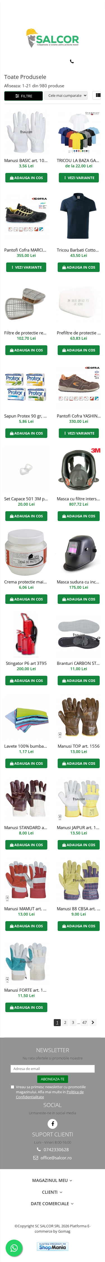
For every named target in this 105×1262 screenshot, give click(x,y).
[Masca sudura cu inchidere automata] (78, 552)
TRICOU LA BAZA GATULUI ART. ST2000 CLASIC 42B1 (79, 160)
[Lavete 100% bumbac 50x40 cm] (26, 717)
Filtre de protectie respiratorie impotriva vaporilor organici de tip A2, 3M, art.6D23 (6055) (27, 333)
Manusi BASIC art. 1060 (26, 160)
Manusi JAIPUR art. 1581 (79, 827)
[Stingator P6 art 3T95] (26, 635)
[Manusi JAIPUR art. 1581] (78, 799)
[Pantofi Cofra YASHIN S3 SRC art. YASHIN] (78, 386)
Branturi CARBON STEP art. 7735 (79, 663)
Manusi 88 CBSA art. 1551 (79, 908)
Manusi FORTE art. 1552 (27, 990)
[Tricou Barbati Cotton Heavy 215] (78, 217)
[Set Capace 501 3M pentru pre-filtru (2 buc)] (26, 469)
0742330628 (56, 1149)
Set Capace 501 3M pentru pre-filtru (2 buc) (27, 498)
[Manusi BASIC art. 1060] (26, 132)
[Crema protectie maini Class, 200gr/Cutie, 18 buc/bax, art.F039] (26, 552)
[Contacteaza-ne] (72, 61)
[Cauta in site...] (99, 61)
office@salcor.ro (55, 1157)
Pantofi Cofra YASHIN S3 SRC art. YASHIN (79, 416)
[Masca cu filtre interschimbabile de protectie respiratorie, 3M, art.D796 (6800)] (78, 469)
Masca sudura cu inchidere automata (79, 582)
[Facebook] (52, 1124)
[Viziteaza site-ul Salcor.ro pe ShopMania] (52, 1246)
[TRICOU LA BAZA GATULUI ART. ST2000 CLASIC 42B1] (78, 132)
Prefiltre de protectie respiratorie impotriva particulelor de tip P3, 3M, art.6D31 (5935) (79, 333)
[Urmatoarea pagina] (93, 1022)
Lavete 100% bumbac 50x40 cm (27, 746)
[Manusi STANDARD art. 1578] (26, 799)
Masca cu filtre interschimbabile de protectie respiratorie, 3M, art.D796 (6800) (79, 498)
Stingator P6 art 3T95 (26, 663)
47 (84, 1022)
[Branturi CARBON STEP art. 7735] (78, 635)
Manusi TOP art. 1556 (79, 746)
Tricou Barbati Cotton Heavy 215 (79, 250)
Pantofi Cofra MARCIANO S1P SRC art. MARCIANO (27, 250)
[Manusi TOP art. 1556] (78, 717)
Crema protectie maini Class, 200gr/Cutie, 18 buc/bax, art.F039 (27, 582)
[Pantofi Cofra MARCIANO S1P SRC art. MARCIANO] (26, 217)
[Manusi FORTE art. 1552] (26, 961)
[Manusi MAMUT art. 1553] (26, 880)
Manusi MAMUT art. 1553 (27, 908)
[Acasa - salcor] (53, 38)
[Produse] (8, 63)
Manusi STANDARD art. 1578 (27, 827)
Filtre (25, 95)
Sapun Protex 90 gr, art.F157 (27, 416)
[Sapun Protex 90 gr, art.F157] (26, 386)
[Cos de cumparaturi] (85, 61)
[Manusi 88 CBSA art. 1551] (78, 880)
